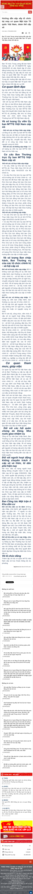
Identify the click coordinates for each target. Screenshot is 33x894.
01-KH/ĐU (5, 786)
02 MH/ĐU (5, 800)
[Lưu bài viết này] (30, 33)
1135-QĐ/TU (5, 808)
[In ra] (26, 33)
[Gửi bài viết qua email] (23, 33)
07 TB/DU (5, 778)
